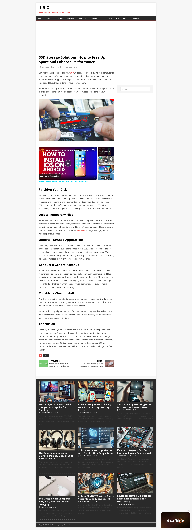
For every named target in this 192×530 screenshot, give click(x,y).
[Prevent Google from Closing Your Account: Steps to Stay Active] (96, 401)
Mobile (60, 18)
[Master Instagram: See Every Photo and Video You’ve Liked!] (135, 446)
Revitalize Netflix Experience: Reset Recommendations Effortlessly (134, 498)
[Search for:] (135, 89)
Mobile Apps (120, 18)
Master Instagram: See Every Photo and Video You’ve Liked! (134, 451)
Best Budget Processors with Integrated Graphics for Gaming (55, 407)
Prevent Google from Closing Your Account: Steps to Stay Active (94, 407)
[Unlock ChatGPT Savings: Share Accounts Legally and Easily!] (96, 492)
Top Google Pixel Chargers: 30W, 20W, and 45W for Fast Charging (54, 501)
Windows (81, 230)
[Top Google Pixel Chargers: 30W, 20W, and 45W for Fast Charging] (57, 495)
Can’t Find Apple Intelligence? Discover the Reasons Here (134, 406)
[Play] (106, 160)
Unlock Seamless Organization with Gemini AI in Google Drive (95, 452)
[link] (42, 150)
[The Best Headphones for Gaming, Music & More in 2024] (57, 449)
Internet (50, 18)
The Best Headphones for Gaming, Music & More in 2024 (56, 454)
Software (134, 18)
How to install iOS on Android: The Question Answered (68, 150)
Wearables (83, 18)
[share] (93, 150)
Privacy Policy (59, 525)
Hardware (70, 18)
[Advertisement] (96, 36)
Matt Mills (55, 67)
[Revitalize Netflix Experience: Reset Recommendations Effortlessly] (135, 492)
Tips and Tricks (67, 67)
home (40, 18)
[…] (64, 516)
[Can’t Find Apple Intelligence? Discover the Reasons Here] (135, 401)
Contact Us (67, 525)
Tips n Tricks (105, 18)
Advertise (74, 525)
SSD (72, 73)
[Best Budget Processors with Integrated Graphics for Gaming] (57, 401)
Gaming (94, 18)
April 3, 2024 (45, 67)
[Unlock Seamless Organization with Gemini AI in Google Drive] (96, 447)
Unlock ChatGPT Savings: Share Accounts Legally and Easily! (96, 497)
